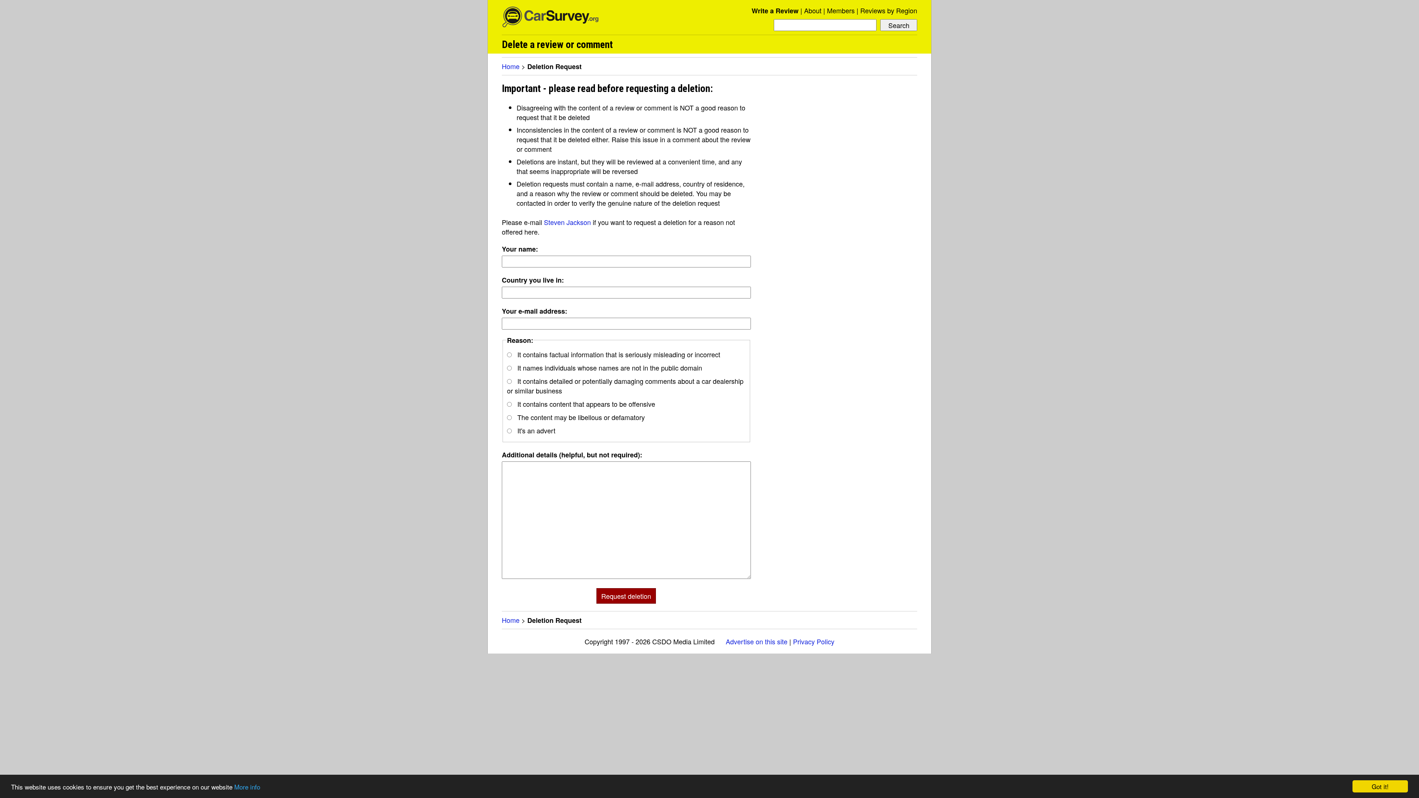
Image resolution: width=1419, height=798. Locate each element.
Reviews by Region (888, 10)
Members (841, 10)
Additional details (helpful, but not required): (572, 455)
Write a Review (775, 11)
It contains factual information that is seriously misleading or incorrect (617, 354)
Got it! (1380, 786)
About (812, 10)
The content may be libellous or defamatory (580, 417)
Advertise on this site (756, 641)
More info (247, 786)
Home (511, 66)
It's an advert (535, 430)
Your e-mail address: (534, 311)
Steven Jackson (567, 222)
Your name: (520, 249)
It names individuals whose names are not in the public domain (608, 367)
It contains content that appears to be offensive (585, 404)
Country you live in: (533, 280)
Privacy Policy (813, 641)
